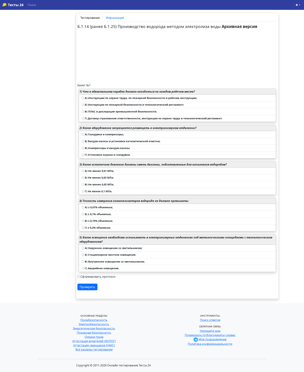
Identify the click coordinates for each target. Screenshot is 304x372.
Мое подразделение (212, 339)
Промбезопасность (93, 320)
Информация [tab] (115, 18)
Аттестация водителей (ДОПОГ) (94, 341)
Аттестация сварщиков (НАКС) (94, 345)
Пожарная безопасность (94, 333)
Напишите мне (210, 331)
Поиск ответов (210, 320)
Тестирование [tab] (90, 18)
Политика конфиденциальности (210, 344)
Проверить (87, 287)
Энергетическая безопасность (94, 328)
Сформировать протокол (97, 277)
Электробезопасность (94, 324)
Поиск (32, 5)
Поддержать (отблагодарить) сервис (210, 335)
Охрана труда (94, 337)
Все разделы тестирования (94, 349)
